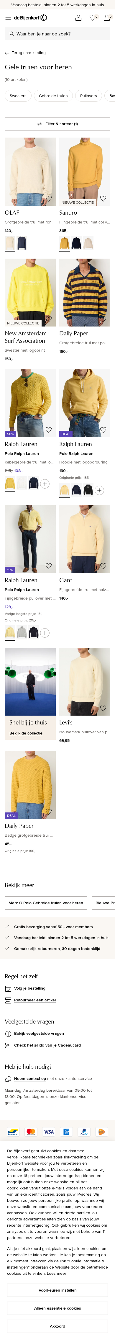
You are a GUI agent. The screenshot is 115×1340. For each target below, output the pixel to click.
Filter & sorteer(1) (61, 124)
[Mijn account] (78, 17)
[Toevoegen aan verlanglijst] (48, 198)
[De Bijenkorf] (30, 17)
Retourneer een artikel (35, 1000)
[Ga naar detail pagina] (45, 484)
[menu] (8, 17)
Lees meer (56, 1273)
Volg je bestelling (29, 988)
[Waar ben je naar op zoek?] (12, 33)
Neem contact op (30, 1078)
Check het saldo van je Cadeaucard (47, 1045)
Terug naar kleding (29, 52)
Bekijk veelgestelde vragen (39, 1033)
